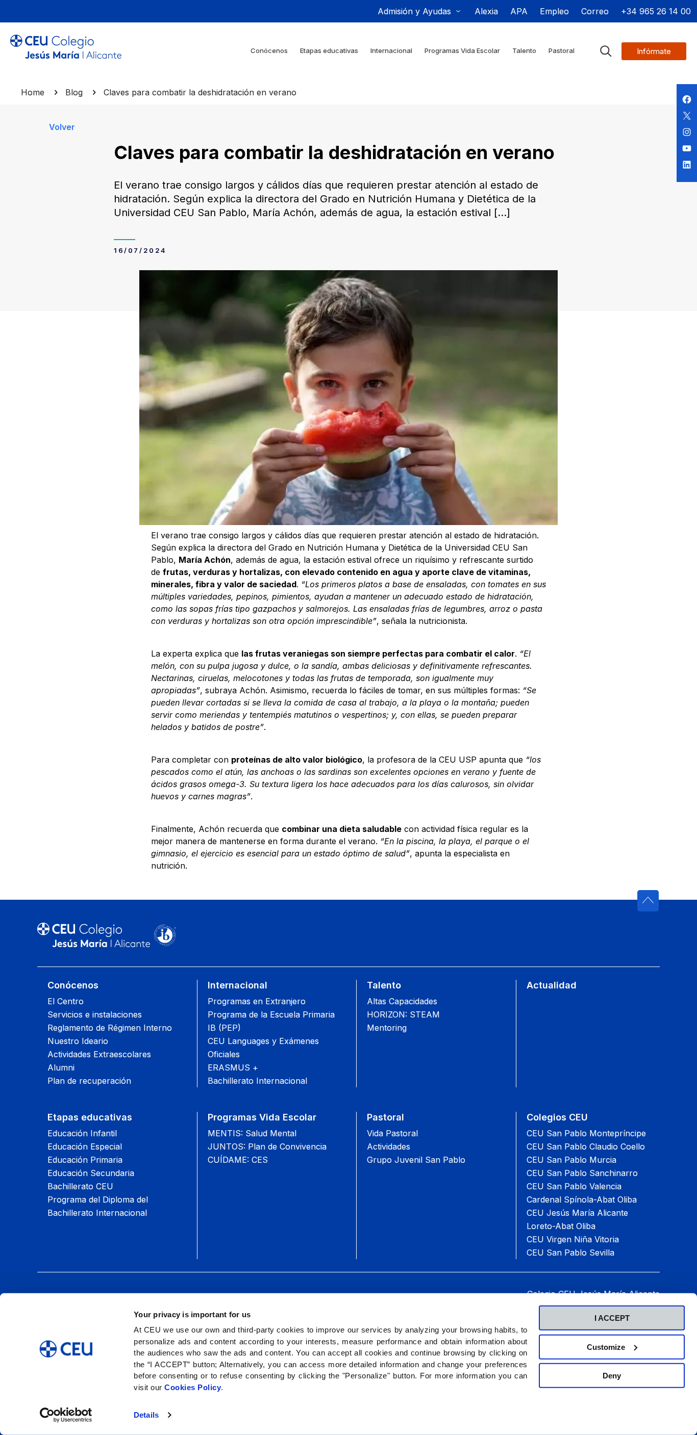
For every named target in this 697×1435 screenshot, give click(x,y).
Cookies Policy (192, 1386)
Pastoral (385, 1117)
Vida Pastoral (392, 1133)
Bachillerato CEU (80, 1186)
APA (519, 11)
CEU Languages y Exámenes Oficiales (263, 1047)
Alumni (60, 1067)
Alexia (486, 11)
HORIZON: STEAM (403, 1014)
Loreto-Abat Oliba (561, 1226)
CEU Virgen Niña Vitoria (573, 1239)
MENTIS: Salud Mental (252, 1133)
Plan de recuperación (89, 1081)
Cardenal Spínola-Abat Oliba (582, 1199)
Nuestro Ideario (77, 1041)
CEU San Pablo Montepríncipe (586, 1133)
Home (32, 92)
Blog (74, 92)
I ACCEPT (612, 1318)
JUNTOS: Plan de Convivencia (267, 1146)
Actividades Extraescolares (99, 1054)
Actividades (388, 1146)
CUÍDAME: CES (238, 1160)
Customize (606, 1346)
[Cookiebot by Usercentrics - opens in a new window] (66, 1415)
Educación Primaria (84, 1160)
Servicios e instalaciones (94, 1014)
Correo (595, 11)
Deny (612, 1375)
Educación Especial (84, 1146)
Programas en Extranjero (257, 1001)
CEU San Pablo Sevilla (570, 1252)
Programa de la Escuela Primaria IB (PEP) (271, 1021)
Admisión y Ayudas (414, 11)
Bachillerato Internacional (257, 1081)
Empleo (554, 11)
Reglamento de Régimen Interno (109, 1028)
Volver (62, 127)
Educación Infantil (82, 1133)
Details (146, 1415)
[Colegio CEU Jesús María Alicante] (65, 55)
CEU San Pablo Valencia (574, 1186)
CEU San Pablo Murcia (571, 1160)
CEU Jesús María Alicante (577, 1213)
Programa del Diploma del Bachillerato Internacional (97, 1206)
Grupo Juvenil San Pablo (416, 1160)
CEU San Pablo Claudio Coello (586, 1146)
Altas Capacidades (402, 1001)
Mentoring (387, 1028)
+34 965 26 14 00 (656, 11)
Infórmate (654, 51)
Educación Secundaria (90, 1173)
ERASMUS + (233, 1067)
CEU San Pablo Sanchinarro (582, 1173)
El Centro (65, 1001)
